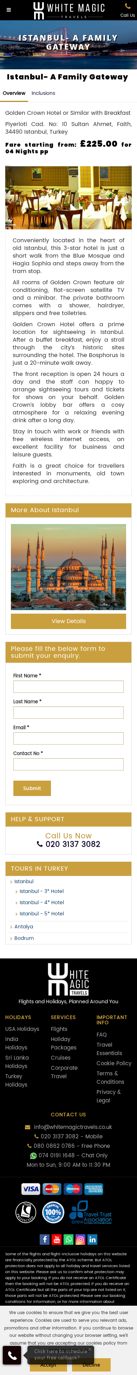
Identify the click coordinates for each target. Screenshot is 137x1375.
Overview (14, 93)
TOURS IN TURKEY (39, 869)
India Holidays (16, 1043)
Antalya (23, 927)
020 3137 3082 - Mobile (72, 1136)
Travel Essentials (109, 1049)
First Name (27, 676)
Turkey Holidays (16, 1080)
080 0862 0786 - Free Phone (72, 1146)
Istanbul (23, 882)
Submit (32, 788)
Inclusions (43, 93)
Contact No (28, 754)
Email (21, 728)
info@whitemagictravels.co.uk (72, 1127)
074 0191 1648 (57, 1155)
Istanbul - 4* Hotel (42, 903)
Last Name (27, 702)
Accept (48, 1364)
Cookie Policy (114, 1063)
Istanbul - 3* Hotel (42, 891)
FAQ (102, 1035)
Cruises (61, 1058)
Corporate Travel (64, 1072)
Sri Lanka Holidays (17, 1062)
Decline (91, 1364)
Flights (59, 1029)
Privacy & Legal (109, 1096)
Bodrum (24, 938)
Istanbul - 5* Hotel (42, 914)
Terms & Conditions (110, 1078)
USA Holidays (22, 1029)
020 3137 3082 (73, 845)
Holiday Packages (64, 1043)
